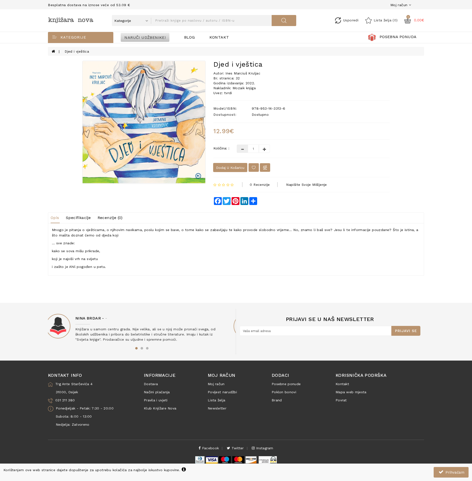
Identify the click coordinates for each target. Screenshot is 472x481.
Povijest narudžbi (222, 392)
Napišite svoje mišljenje (306, 185)
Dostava (151, 384)
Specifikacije (78, 217)
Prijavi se (406, 331)
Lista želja (216, 400)
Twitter (237, 448)
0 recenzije (260, 185)
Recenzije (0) (110, 217)
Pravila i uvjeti (156, 400)
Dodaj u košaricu (230, 168)
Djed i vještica (77, 51)
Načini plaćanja (157, 392)
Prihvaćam (454, 472)
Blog (189, 37)
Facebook (210, 448)
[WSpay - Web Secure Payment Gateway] (267, 460)
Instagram (264, 448)
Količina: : (221, 148)
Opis (55, 217)
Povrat (341, 400)
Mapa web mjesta (351, 392)
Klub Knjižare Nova (160, 408)
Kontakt (219, 37)
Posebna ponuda (398, 36)
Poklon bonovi (284, 392)
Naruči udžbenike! (145, 37)
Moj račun (216, 384)
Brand (277, 400)
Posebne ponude (286, 384)
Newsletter (217, 408)
